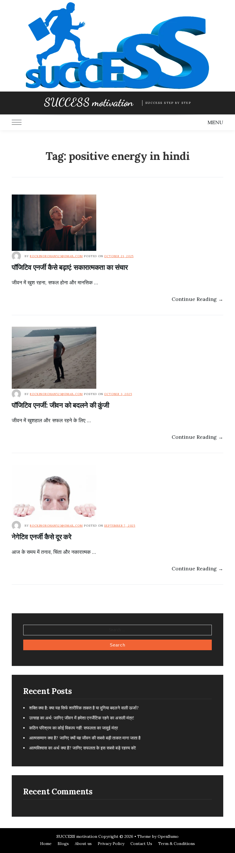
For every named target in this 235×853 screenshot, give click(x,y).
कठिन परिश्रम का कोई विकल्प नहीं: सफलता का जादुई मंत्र (73, 728)
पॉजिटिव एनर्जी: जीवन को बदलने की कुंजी (60, 405)
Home (46, 843)
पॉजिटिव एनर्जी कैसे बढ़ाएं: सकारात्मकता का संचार (70, 267)
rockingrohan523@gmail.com (56, 256)
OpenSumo (168, 836)
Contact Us (141, 843)
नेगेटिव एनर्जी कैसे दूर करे (41, 536)
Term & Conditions (176, 843)
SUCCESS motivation (88, 102)
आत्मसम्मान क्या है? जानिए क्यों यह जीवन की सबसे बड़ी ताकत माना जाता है (84, 738)
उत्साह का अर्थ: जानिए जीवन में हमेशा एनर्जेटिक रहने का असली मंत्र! (81, 718)
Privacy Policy (111, 843)
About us (83, 843)
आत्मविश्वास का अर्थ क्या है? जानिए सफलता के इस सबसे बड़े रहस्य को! (82, 748)
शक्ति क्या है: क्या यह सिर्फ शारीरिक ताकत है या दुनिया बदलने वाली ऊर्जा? (84, 708)
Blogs (63, 843)
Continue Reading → (197, 299)
